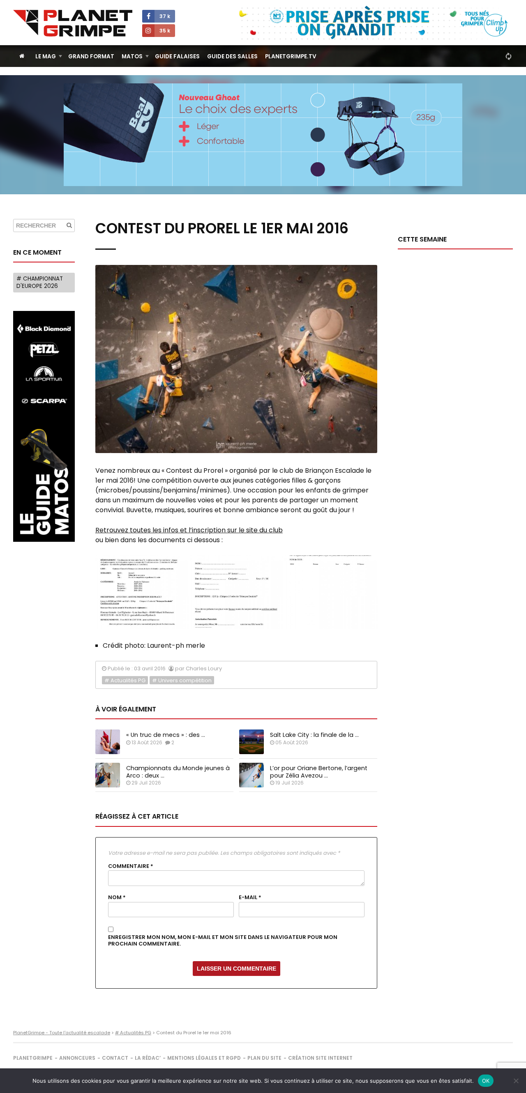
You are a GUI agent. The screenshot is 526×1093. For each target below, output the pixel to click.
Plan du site (264, 1057)
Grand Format (91, 56)
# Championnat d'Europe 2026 (39, 282)
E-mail (250, 897)
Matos (132, 56)
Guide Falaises (177, 56)
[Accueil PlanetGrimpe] (22, 56)
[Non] (516, 1081)
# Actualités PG (124, 680)
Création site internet (320, 1057)
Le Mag (45, 56)
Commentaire (130, 866)
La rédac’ (148, 1057)
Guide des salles (232, 56)
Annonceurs (77, 1057)
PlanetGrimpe (33, 1057)
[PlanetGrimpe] (72, 23)
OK (486, 1080)
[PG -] (142, 592)
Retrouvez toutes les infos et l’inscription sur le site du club (189, 530)
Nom (117, 897)
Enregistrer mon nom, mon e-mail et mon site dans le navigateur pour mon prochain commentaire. (222, 941)
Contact (115, 1057)
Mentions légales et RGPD (204, 1057)
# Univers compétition (182, 680)
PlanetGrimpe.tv (290, 56)
